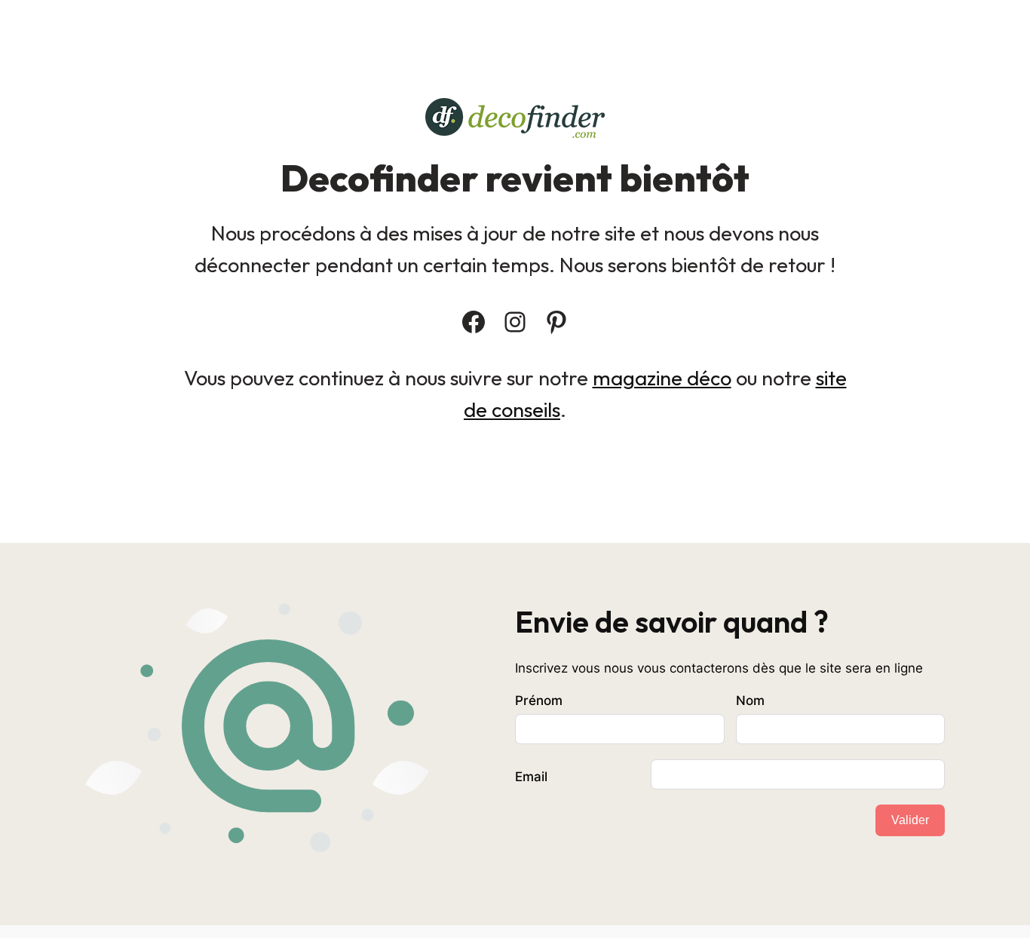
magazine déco (662, 378)
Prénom (539, 700)
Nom (750, 700)
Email (531, 776)
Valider (910, 820)
